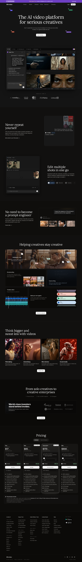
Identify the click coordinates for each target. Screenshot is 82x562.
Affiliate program (57, 530)
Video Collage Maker (46, 527)
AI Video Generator (10, 521)
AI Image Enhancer (21, 527)
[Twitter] (65, 557)
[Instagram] (70, 557)
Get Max (31, 467)
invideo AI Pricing (57, 532)
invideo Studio (45, 517)
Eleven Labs (32, 530)
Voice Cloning (32, 525)
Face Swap (32, 538)
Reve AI (19, 543)
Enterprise (36, 4)
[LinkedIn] (67, 557)
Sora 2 (7, 539)
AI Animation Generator (10, 530)
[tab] (8, 49)
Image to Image (21, 523)
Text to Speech (33, 523)
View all (7, 550)
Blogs (55, 523)
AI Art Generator (21, 521)
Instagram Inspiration (58, 527)
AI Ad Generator (9, 532)
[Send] (23, 87)
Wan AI (7, 542)
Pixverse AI (8, 544)
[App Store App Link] (71, 522)
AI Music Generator (33, 521)
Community (53, 4)
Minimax (31, 532)
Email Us (55, 519)
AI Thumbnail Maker (22, 525)
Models (30, 4)
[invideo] (9, 557)
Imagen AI (20, 541)
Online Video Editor (45, 519)
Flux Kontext (20, 537)
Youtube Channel (57, 525)
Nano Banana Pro (21, 532)
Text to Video (8, 525)
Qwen (19, 539)
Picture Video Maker (46, 521)
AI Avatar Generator (10, 523)
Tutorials (55, 521)
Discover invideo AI (41, 313)
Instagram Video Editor (46, 523)
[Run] (37, 191)
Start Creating (40, 35)
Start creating (41, 417)
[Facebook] (75, 557)
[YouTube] (72, 557)
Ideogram (20, 533)
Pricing (41, 4)
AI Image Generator (22, 519)
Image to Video (9, 527)
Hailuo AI (8, 546)
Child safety (26, 559)
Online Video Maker (45, 525)
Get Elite (69, 467)
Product (24, 4)
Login (68, 4)
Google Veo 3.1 (9, 537)
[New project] (40, 49)
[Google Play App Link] (71, 519)
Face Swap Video (33, 540)
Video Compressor (45, 530)
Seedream (20, 535)
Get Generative (50, 467)
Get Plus (13, 467)
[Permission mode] (22, 52)
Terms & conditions (18, 559)
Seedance (8, 548)
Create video (41, 370)
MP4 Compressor (45, 532)
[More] (24, 52)
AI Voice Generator (33, 519)
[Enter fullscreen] (75, 52)
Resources (46, 4)
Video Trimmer (44, 529)
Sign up (73, 4)
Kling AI (7, 541)
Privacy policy (9, 559)
